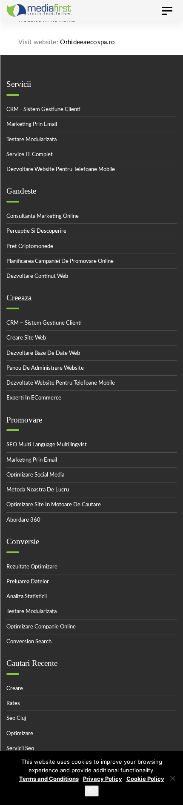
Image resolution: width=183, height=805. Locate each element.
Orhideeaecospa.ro (87, 42)
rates (13, 703)
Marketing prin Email (31, 460)
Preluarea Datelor (27, 582)
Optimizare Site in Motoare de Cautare (53, 505)
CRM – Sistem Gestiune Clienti (44, 323)
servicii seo (20, 748)
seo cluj (16, 718)
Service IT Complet (29, 154)
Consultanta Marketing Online (42, 216)
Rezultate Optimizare (31, 567)
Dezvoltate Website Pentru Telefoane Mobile (60, 383)
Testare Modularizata (31, 140)
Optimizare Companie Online (41, 627)
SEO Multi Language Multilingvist (46, 445)
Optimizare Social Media (35, 475)
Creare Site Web (26, 338)
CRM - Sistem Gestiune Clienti (43, 109)
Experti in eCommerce (33, 398)
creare (14, 688)
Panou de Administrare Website (45, 368)
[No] (172, 778)
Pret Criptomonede (29, 246)
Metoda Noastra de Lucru (37, 490)
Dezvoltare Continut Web (37, 276)
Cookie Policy (145, 778)
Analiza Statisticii (26, 596)
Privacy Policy (102, 778)
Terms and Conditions (49, 778)
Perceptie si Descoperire (36, 231)
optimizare (19, 733)
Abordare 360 (23, 520)
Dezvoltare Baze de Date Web (43, 353)
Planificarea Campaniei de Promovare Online (60, 261)
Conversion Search (28, 642)
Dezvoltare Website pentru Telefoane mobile (60, 169)
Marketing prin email (31, 124)
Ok (91, 791)
